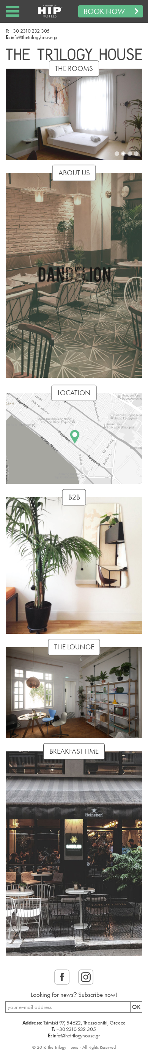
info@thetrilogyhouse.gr (34, 37)
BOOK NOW (104, 11)
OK (136, 1007)
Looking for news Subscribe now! (74, 995)
